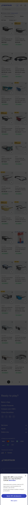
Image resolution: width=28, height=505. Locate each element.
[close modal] (26, 476)
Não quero (14, 500)
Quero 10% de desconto (14, 496)
